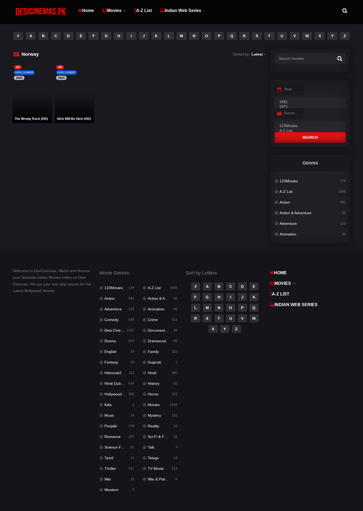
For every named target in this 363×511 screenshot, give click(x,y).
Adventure (288, 223)
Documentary (159, 330)
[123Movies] (310, 126)
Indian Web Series (183, 10)
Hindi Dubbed (115, 383)
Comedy (111, 320)
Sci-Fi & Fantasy (161, 436)
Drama (110, 341)
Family (153, 351)
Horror (153, 394)
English (110, 351)
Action (285, 202)
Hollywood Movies (119, 394)
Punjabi (110, 426)
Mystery (154, 415)
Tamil (108, 458)
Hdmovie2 (112, 373)
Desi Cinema (115, 330)
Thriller (110, 468)
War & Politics (159, 479)
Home (88, 10)
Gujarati (154, 362)
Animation (288, 234)
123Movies (289, 181)
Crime (153, 320)
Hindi (152, 373)
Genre (289, 113)
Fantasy (111, 362)
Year (288, 89)
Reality (153, 426)
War (107, 479)
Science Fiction (117, 447)
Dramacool (157, 341)
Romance (112, 436)
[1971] (310, 106)
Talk (151, 447)
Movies (114, 10)
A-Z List (144, 10)
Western (111, 490)
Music (109, 415)
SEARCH (310, 137)
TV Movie (156, 468)
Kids (108, 405)
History (153, 383)
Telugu (153, 458)
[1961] (310, 102)
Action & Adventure (295, 213)
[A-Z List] (310, 130)
